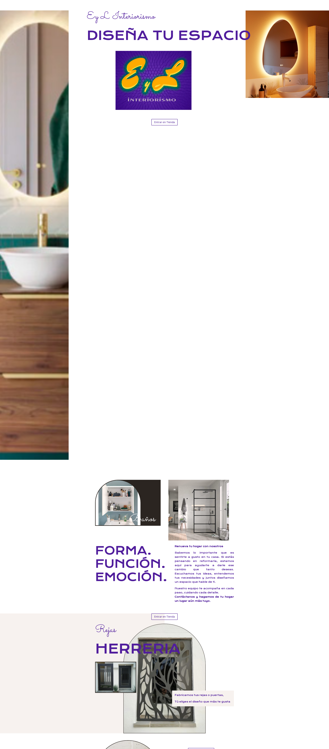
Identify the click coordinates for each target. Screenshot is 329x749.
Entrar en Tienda (164, 122)
